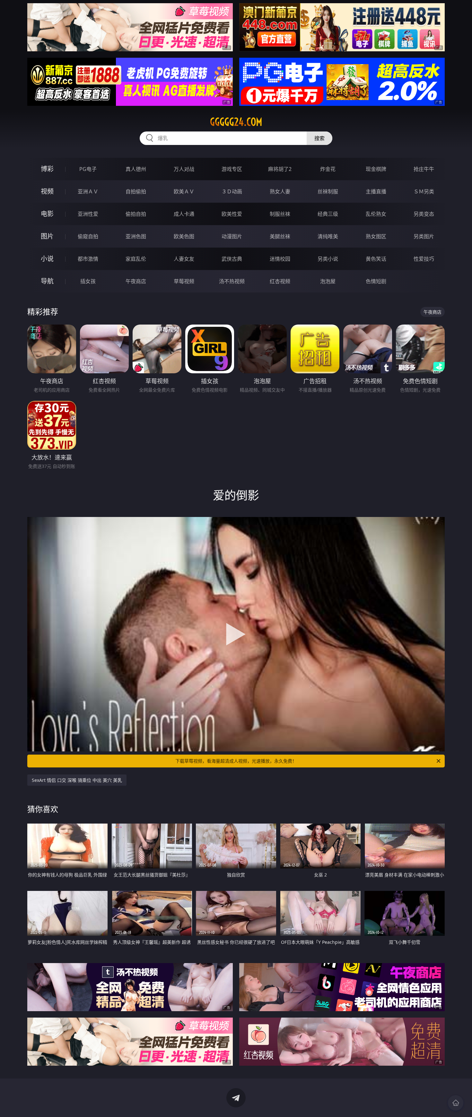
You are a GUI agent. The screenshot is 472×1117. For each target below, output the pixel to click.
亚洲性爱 (88, 213)
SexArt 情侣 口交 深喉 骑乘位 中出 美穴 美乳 (77, 780)
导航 (47, 281)
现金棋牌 (376, 169)
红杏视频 (280, 281)
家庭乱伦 (136, 258)
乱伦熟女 (376, 213)
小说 (47, 258)
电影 (47, 213)
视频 (47, 191)
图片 (47, 236)
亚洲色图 (136, 236)
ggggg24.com (236, 121)
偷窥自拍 (88, 236)
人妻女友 (184, 258)
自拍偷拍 (136, 191)
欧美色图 (184, 236)
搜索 (319, 138)
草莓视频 (184, 281)
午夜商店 (136, 281)
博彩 (47, 169)
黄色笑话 (376, 258)
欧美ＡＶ (184, 191)
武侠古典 (232, 258)
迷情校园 (280, 258)
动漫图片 (232, 236)
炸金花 (328, 169)
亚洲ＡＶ (88, 191)
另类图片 (424, 236)
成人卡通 (184, 213)
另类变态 (424, 213)
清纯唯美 (328, 236)
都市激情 (88, 258)
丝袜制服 (328, 191)
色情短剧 (376, 281)
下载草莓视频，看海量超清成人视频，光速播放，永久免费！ (236, 761)
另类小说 (328, 258)
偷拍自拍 (136, 213)
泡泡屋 (328, 281)
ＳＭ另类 (424, 191)
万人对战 (184, 169)
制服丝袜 (280, 213)
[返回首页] (455, 1103)
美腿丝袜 (280, 236)
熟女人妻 (280, 191)
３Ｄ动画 (232, 191)
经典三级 (328, 213)
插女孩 (88, 281)
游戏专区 (232, 169)
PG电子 (88, 169)
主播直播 (376, 191)
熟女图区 (376, 236)
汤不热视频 (232, 281)
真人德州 (136, 169)
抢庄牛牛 (424, 169)
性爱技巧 (424, 258)
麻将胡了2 (280, 169)
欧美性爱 (232, 213)
